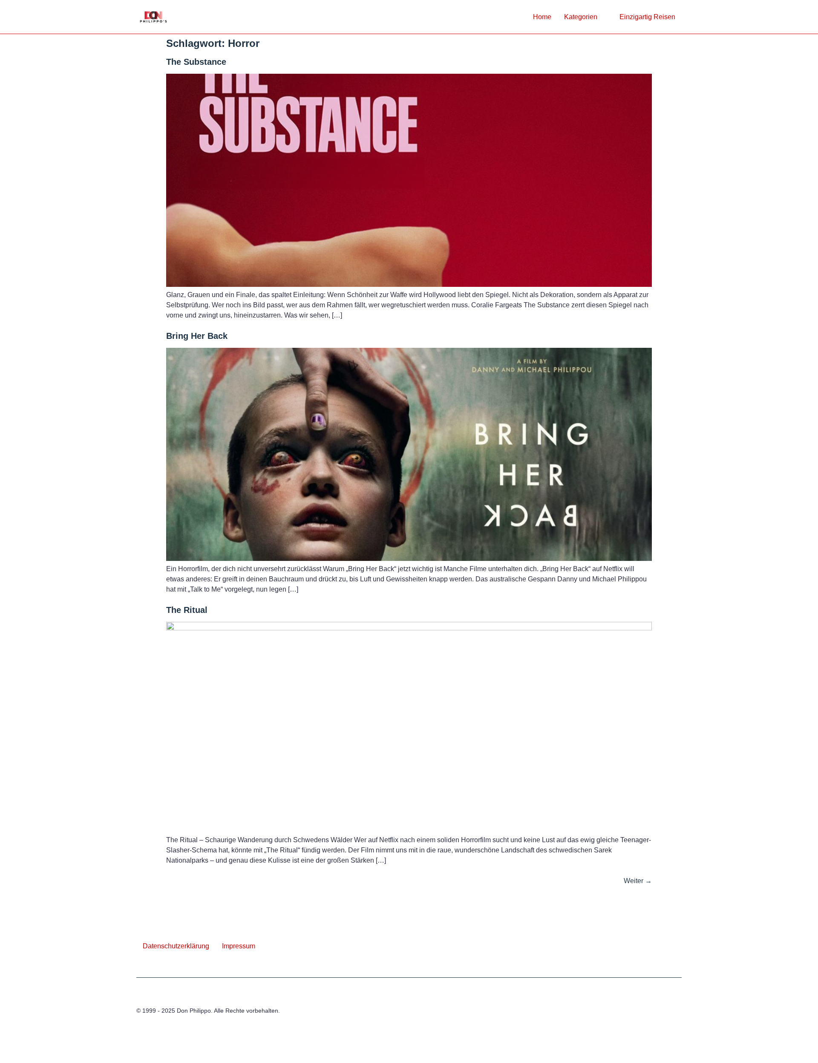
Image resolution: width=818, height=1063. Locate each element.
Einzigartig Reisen (647, 16)
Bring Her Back (197, 336)
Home (542, 16)
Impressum (238, 946)
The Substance (196, 61)
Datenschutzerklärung (176, 946)
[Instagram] (676, 1015)
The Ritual (186, 610)
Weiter (638, 880)
